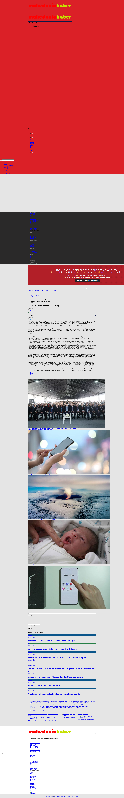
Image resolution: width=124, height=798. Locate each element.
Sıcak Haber (32, 246)
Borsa (33, 741)
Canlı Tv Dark (33, 219)
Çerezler (62, 796)
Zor (4, 172)
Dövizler (32, 235)
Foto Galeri (32, 146)
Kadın (31, 145)
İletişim (31, 258)
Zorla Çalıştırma (6, 170)
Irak (31, 372)
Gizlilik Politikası (57, 796)
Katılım (31, 373)
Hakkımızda (32, 256)
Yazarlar (32, 149)
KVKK (65, 796)
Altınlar (31, 233)
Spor (31, 144)
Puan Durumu (33, 229)
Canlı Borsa (32, 227)
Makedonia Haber (34, 295)
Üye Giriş (32, 250)
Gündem (32, 142)
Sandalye (32, 374)
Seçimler (32, 375)
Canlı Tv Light (33, 215)
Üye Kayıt (32, 251)
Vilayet (31, 377)
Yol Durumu (35, 750)
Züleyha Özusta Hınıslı (8, 165)
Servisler (32, 140)
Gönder (29, 615)
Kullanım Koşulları (70, 796)
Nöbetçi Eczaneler (34, 221)
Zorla (4, 171)
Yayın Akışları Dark (34, 220)
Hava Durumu (35, 745)
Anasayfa (32, 255)
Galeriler (32, 260)
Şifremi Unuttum (33, 252)
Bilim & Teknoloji (37, 290)
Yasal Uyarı (76, 796)
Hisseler (32, 236)
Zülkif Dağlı (6, 163)
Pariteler (32, 238)
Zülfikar (5, 164)
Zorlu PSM (5, 167)
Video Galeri (33, 243)
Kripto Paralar (33, 237)
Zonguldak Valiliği (7, 173)
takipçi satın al (33, 223)
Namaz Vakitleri (33, 228)
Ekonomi (32, 143)
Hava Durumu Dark (34, 213)
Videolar (32, 147)
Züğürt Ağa (5, 166)
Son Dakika (32, 139)
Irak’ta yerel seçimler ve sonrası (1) (49, 290)
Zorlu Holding (6, 168)
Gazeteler (32, 150)
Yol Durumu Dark (34, 214)
